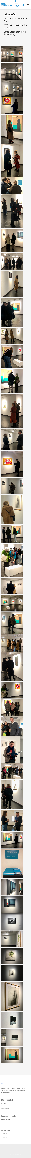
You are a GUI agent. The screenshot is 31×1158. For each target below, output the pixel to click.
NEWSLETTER (4, 1137)
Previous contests (5, 1119)
